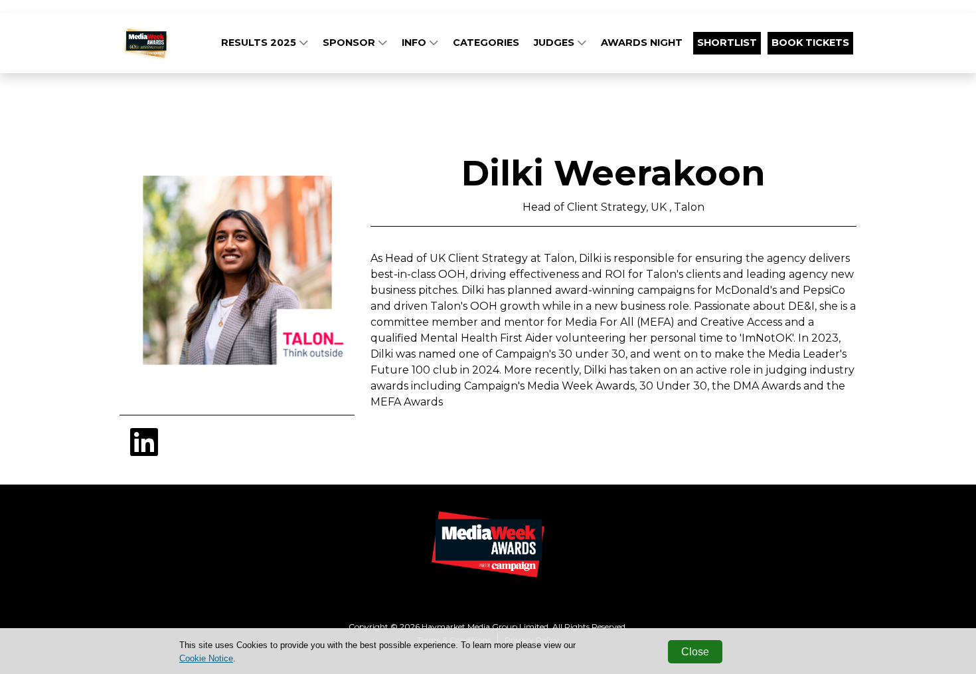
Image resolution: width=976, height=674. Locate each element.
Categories (486, 43)
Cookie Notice (206, 658)
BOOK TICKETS (810, 43)
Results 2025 (260, 43)
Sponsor (350, 43)
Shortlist (727, 43)
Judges (555, 43)
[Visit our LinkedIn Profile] (144, 450)
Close (695, 651)
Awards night (642, 43)
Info (415, 43)
